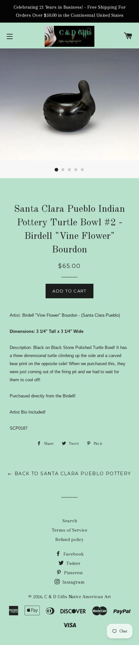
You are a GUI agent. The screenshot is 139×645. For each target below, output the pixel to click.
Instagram (73, 582)
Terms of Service (69, 530)
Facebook (73, 554)
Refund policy (69, 539)
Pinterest (73, 573)
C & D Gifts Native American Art (77, 596)
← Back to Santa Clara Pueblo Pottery (69, 473)
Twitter (72, 563)
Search (69, 521)
